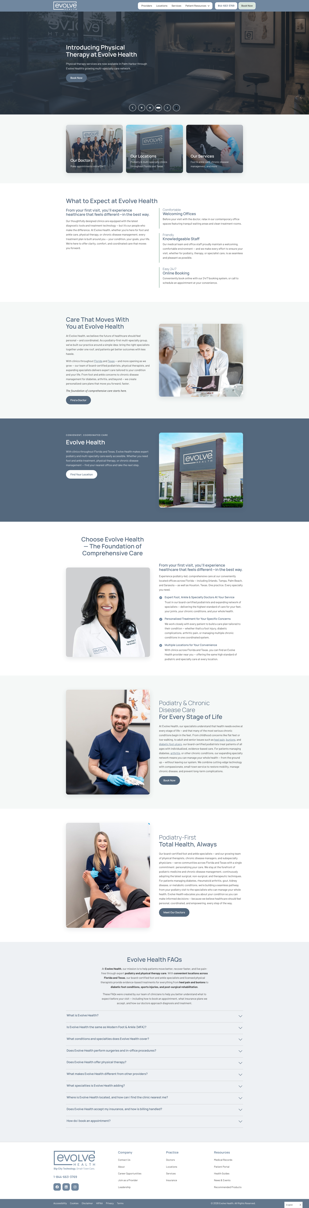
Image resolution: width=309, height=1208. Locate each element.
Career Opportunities (129, 1174)
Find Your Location (81, 474)
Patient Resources (195, 5)
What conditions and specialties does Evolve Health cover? (108, 1039)
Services (176, 5)
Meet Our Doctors (174, 912)
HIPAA (99, 1203)
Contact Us (124, 1159)
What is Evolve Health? (82, 1015)
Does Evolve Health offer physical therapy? (96, 1062)
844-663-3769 (227, 6)
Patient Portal (221, 1167)
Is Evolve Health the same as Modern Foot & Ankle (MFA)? (106, 1027)
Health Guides (221, 1173)
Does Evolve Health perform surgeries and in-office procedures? (111, 1050)
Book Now (247, 5)
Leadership (124, 1188)
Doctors (170, 1159)
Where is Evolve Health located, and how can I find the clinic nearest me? (117, 1097)
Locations (162, 5)
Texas (111, 361)
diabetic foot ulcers (170, 744)
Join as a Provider (128, 1181)
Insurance (171, 1180)
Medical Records (223, 1160)
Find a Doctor (78, 400)
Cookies (74, 1203)
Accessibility (60, 1203)
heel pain (219, 739)
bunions (230, 739)
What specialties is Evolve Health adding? (96, 1085)
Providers (146, 5)
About (121, 1166)
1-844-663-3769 (65, 1177)
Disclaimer (87, 1203)
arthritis (175, 753)
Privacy (110, 1203)
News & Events (222, 1181)
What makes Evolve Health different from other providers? (107, 1074)
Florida (98, 361)
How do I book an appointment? (89, 1121)
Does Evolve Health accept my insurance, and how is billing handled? (114, 1109)
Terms (120, 1203)
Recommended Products (228, 1187)
